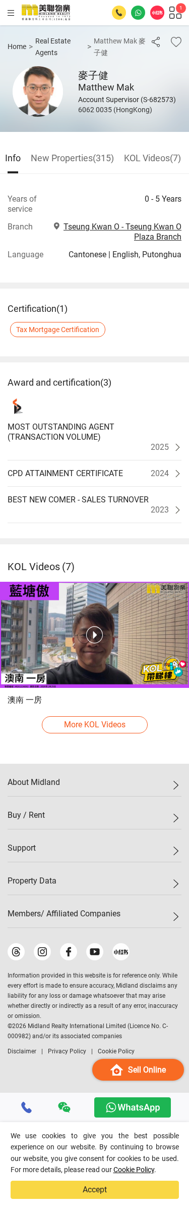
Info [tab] (13, 158)
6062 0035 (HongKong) (115, 110)
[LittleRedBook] (121, 951)
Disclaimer (22, 1051)
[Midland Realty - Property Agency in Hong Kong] (46, 13)
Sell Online (147, 1070)
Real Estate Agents (53, 47)
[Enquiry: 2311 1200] (119, 13)
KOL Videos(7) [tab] (152, 158)
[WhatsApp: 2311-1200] (138, 13)
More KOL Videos (94, 724)
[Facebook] (68, 951)
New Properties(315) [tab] (72, 158)
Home (17, 46)
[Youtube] (94, 951)
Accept (95, 1189)
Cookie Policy (133, 1170)
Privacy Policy (67, 1051)
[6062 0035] (27, 1107)
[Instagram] (42, 951)
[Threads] (16, 951)
